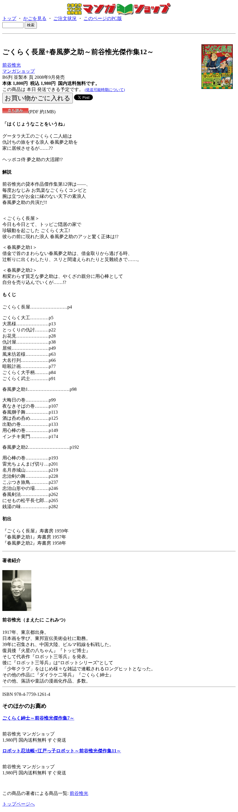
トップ (9, 18)
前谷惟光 (11, 65)
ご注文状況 (65, 18)
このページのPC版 (103, 18)
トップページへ (18, 804)
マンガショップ (18, 71)
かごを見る (34, 18)
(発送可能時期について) (105, 89)
